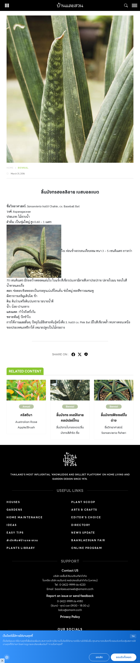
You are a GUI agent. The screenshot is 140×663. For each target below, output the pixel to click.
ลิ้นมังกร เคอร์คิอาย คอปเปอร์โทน (70, 417)
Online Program (86, 548)
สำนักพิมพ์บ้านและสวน (22, 540)
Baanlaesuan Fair (88, 540)
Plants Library (21, 548)
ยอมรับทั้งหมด (123, 657)
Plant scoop (83, 502)
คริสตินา (26, 415)
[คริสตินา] (26, 390)
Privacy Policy (70, 617)
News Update (83, 533)
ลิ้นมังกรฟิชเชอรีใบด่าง (114, 417)
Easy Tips (15, 533)
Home (10, 167)
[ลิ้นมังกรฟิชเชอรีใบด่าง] (113, 390)
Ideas (12, 525)
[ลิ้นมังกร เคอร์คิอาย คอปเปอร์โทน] (70, 390)
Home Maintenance (25, 517)
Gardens (14, 510)
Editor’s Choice (86, 517)
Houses (13, 502)
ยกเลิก (99, 657)
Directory (80, 525)
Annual (26, 406)
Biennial (23, 167)
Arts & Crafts (84, 510)
